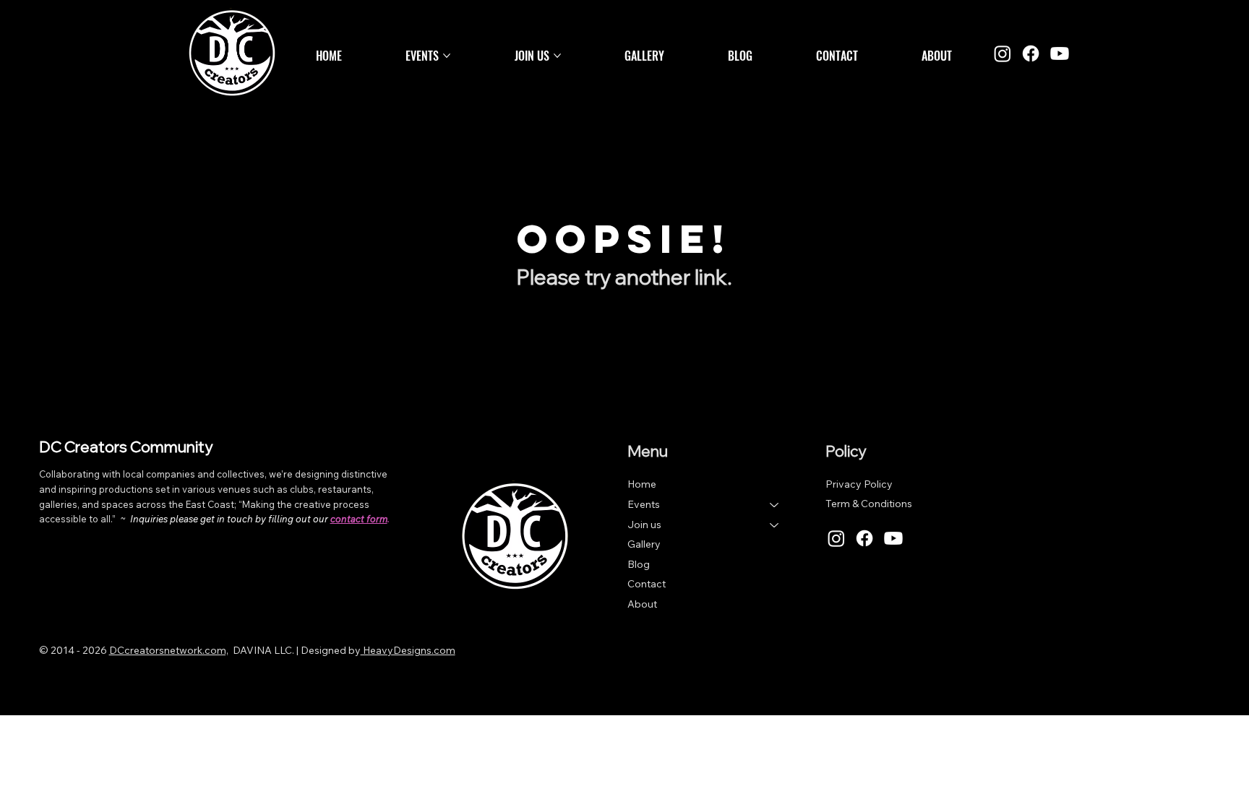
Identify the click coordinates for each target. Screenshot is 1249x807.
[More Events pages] (446, 55)
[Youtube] (1059, 53)
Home (641, 484)
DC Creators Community (126, 446)
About (642, 603)
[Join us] (775, 525)
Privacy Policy (859, 484)
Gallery (644, 544)
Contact (646, 583)
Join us (644, 524)
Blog (638, 564)
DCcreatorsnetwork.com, (168, 650)
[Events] (775, 505)
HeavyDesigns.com (408, 650)
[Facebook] (1031, 53)
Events (643, 504)
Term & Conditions (868, 503)
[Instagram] (1002, 53)
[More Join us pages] (557, 55)
